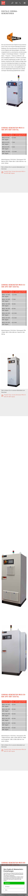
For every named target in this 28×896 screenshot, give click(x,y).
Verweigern (7, 886)
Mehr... (6, 890)
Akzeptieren (7, 883)
